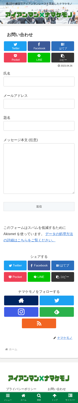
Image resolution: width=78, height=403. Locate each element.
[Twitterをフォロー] (57, 300)
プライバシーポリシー (21, 389)
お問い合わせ (57, 389)
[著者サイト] (21, 300)
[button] (62, 57)
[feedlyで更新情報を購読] (57, 312)
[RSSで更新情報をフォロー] (39, 323)
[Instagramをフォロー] (21, 312)
